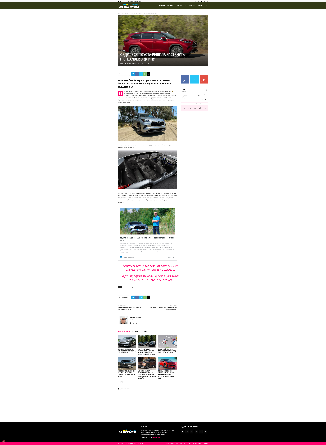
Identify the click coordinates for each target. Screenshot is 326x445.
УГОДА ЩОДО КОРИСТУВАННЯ (194, 443)
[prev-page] (119, 382)
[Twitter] (204, 1)
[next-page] (121, 382)
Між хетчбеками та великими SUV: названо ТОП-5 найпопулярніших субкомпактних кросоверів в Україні (147, 374)
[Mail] (196, 1)
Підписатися (204, 75)
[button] (206, 6)
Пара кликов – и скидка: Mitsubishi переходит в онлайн (129, 308)
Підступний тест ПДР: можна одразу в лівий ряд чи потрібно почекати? (167, 351)
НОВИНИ (170, 6)
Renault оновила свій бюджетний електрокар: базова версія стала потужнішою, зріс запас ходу (166, 374)
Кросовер (141, 287)
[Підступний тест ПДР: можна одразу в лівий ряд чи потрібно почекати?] (167, 341)
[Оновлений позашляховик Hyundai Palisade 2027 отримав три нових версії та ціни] (127, 363)
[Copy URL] (148, 74)
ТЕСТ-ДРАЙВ (180, 6)
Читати (194, 75)
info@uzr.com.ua (156, 437)
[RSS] (198, 1)
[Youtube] (207, 1)
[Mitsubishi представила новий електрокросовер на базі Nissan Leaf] (127, 341)
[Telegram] (201, 1)
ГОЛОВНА (162, 6)
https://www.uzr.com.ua (134, 319)
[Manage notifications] (3, 441)
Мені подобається (185, 76)
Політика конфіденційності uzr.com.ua (175, 443)
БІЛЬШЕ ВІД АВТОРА (140, 331)
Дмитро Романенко (129, 63)
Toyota (124, 287)
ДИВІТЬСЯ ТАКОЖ (124, 331)
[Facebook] (193, 1)
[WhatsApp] (145, 74)
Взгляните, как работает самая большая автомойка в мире (163, 308)
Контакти (206, 443)
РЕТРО (200, 6)
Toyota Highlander (132, 287)
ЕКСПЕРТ (191, 6)
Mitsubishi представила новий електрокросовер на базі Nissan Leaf (127, 351)
